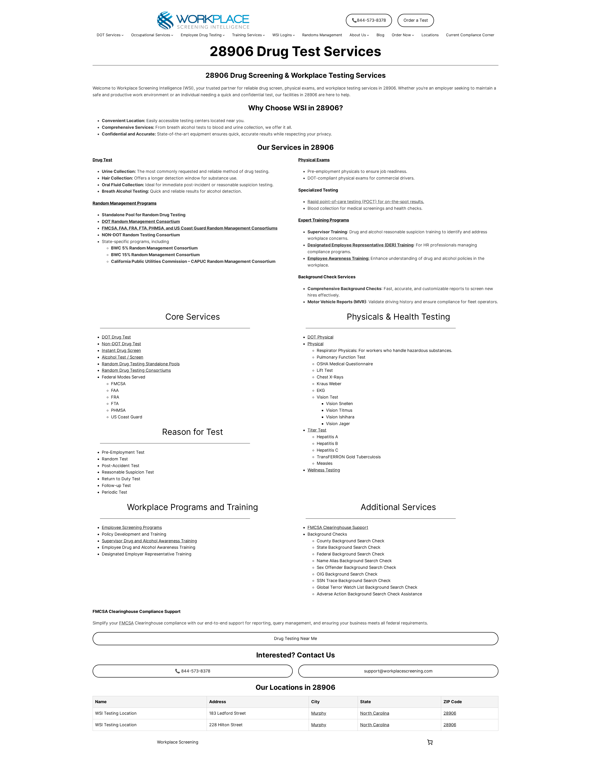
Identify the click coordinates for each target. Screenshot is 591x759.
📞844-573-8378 (369, 20)
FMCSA (126, 623)
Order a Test (416, 20)
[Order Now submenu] (413, 35)
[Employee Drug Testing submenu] (224, 35)
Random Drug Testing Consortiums (136, 370)
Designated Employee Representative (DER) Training (360, 245)
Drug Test (102, 159)
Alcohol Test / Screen (122, 357)
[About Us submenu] (368, 35)
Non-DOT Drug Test (121, 343)
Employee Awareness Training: (338, 258)
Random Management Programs (125, 203)
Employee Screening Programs (132, 527)
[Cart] (430, 742)
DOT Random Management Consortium (141, 221)
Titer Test (317, 430)
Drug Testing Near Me (295, 638)
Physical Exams (314, 159)
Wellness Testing (324, 470)
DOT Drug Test (116, 337)
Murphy (318, 713)
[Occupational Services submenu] (172, 35)
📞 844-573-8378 (192, 671)
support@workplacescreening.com (398, 671)
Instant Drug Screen (121, 350)
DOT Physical (320, 337)
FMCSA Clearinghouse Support (338, 527)
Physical (315, 343)
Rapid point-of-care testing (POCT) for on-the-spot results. (366, 201)
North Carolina (374, 713)
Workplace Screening (177, 742)
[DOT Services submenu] (122, 35)
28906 (449, 713)
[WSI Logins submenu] (294, 35)
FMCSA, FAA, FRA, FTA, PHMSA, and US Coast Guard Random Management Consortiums (189, 228)
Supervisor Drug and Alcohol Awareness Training (149, 540)
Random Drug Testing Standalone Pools (141, 363)
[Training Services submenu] (264, 35)
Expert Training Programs (323, 220)
